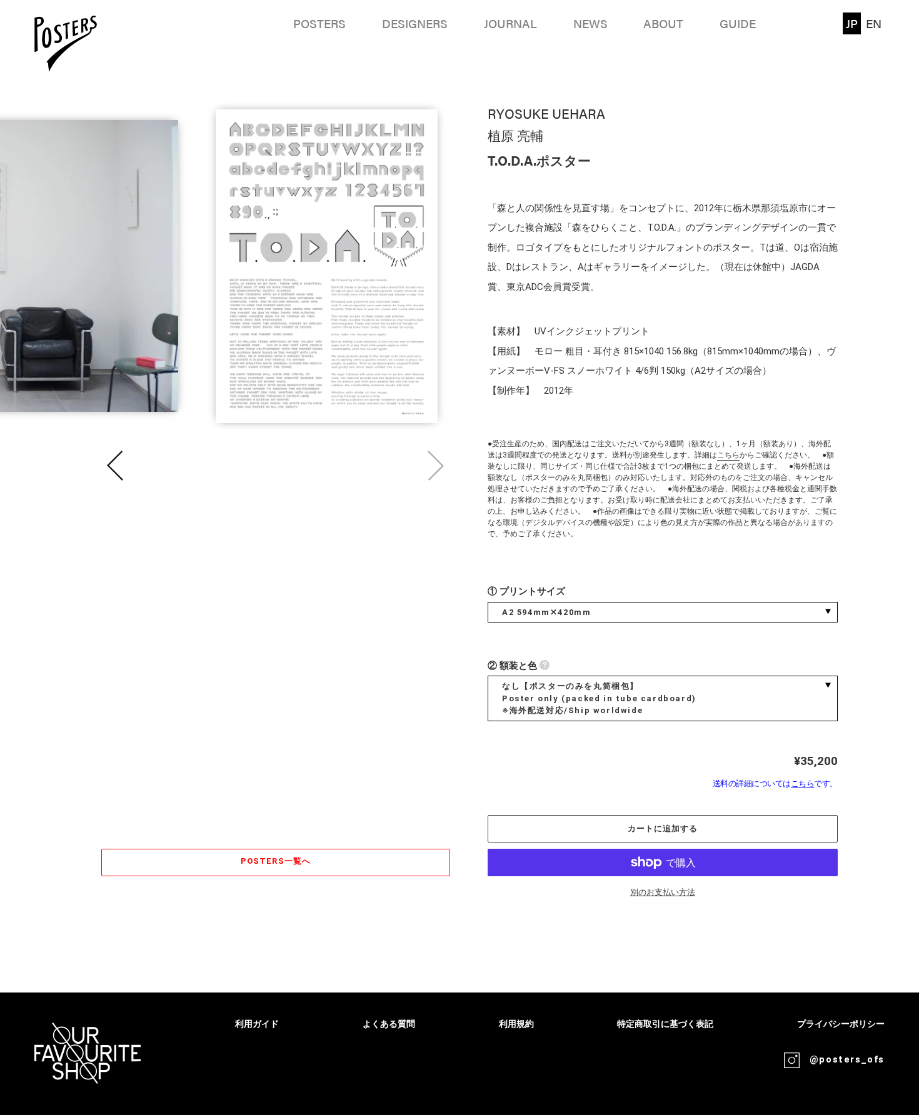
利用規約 (516, 1024)
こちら (728, 455)
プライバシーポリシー (841, 1024)
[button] (114, 465)
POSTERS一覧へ (275, 861)
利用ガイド (257, 1024)
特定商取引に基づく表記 (665, 1024)
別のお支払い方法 (662, 892)
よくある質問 (389, 1024)
